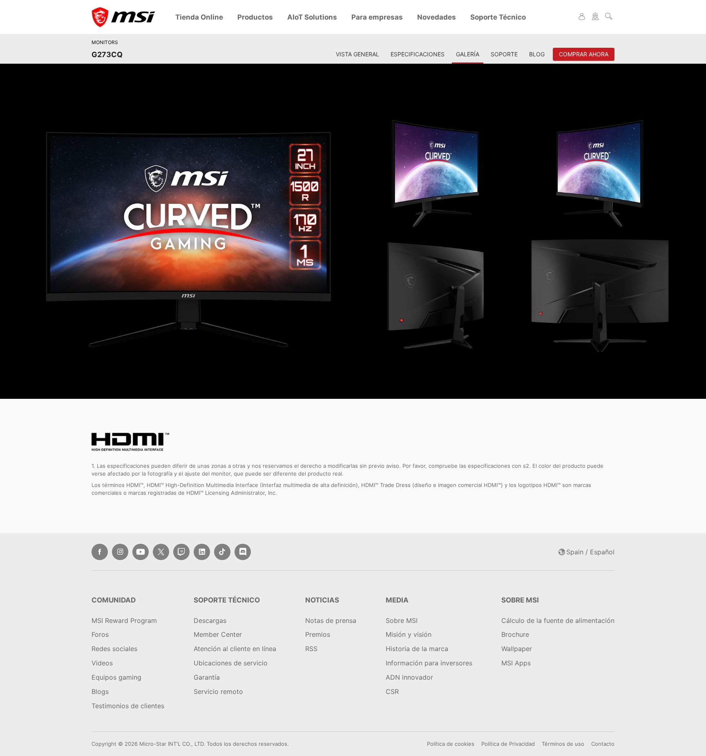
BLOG (537, 54)
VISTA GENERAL (357, 54)
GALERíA (467, 54)
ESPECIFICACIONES (418, 54)
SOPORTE (504, 54)
